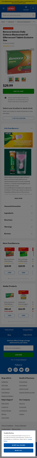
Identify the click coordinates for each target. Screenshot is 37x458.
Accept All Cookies (18, 445)
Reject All (18, 450)
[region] (19, 443)
